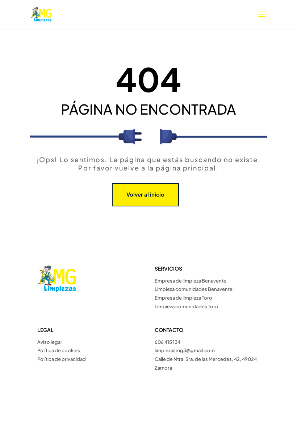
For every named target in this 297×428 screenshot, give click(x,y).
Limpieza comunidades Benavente (194, 289)
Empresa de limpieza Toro (183, 298)
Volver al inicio (145, 194)
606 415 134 (167, 342)
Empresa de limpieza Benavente (190, 281)
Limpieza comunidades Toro (186, 306)
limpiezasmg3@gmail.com (185, 350)
